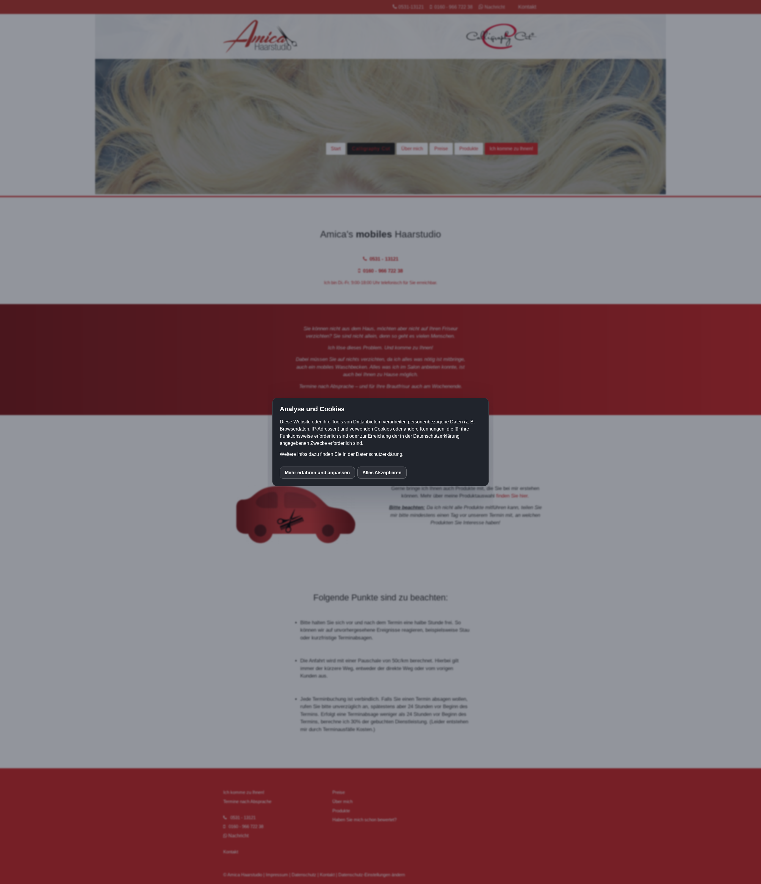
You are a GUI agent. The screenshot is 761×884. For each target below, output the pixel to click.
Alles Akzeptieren (382, 472)
